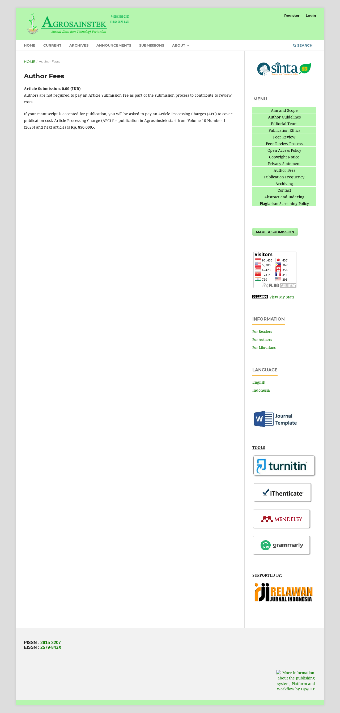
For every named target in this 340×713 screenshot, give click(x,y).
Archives (78, 45)
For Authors (262, 339)
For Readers (262, 331)
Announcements (113, 45)
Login (311, 15)
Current (52, 45)
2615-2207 (50, 642)
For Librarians (264, 347)
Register (292, 15)
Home (29, 45)
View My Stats (281, 297)
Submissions (151, 45)
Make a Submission (275, 232)
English (258, 382)
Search (304, 45)
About (179, 45)
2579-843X (50, 647)
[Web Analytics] (260, 297)
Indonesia (261, 390)
